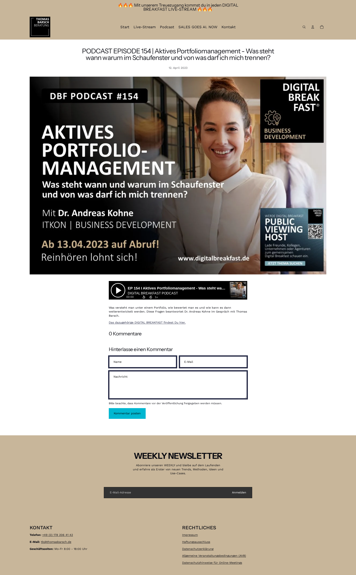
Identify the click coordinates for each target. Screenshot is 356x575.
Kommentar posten (127, 413)
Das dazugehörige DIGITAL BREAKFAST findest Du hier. (147, 322)
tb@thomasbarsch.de (56, 541)
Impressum (190, 534)
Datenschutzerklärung (197, 548)
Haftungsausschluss (196, 541)
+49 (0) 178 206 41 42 (57, 534)
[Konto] (312, 27)
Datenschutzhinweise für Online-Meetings (212, 562)
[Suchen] (304, 27)
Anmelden (239, 492)
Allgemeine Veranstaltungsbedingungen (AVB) (214, 555)
